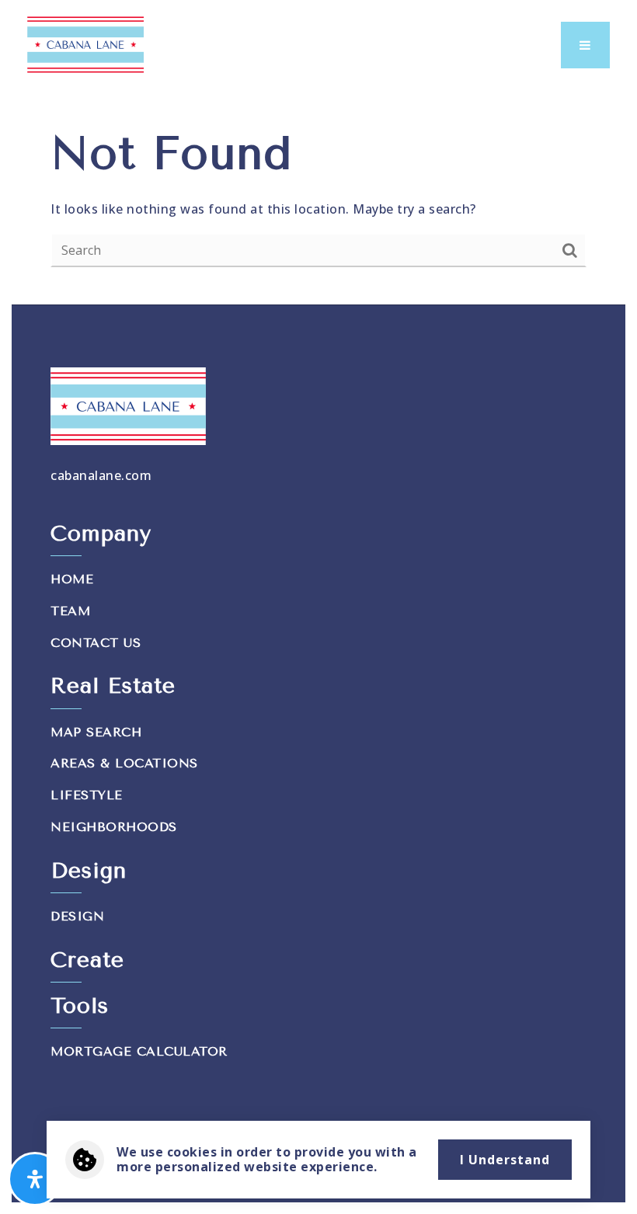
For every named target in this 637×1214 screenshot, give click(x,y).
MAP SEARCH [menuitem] (95, 732)
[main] (318, 194)
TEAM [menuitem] (70, 611)
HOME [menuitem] (71, 579)
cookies (192, 1151)
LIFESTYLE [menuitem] (86, 795)
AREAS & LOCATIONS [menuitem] (124, 763)
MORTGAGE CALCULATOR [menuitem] (139, 1051)
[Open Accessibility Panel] (35, 1179)
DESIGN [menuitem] (77, 916)
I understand (505, 1159)
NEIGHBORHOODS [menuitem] (113, 826)
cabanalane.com (100, 475)
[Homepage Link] (85, 43)
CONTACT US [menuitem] (95, 642)
